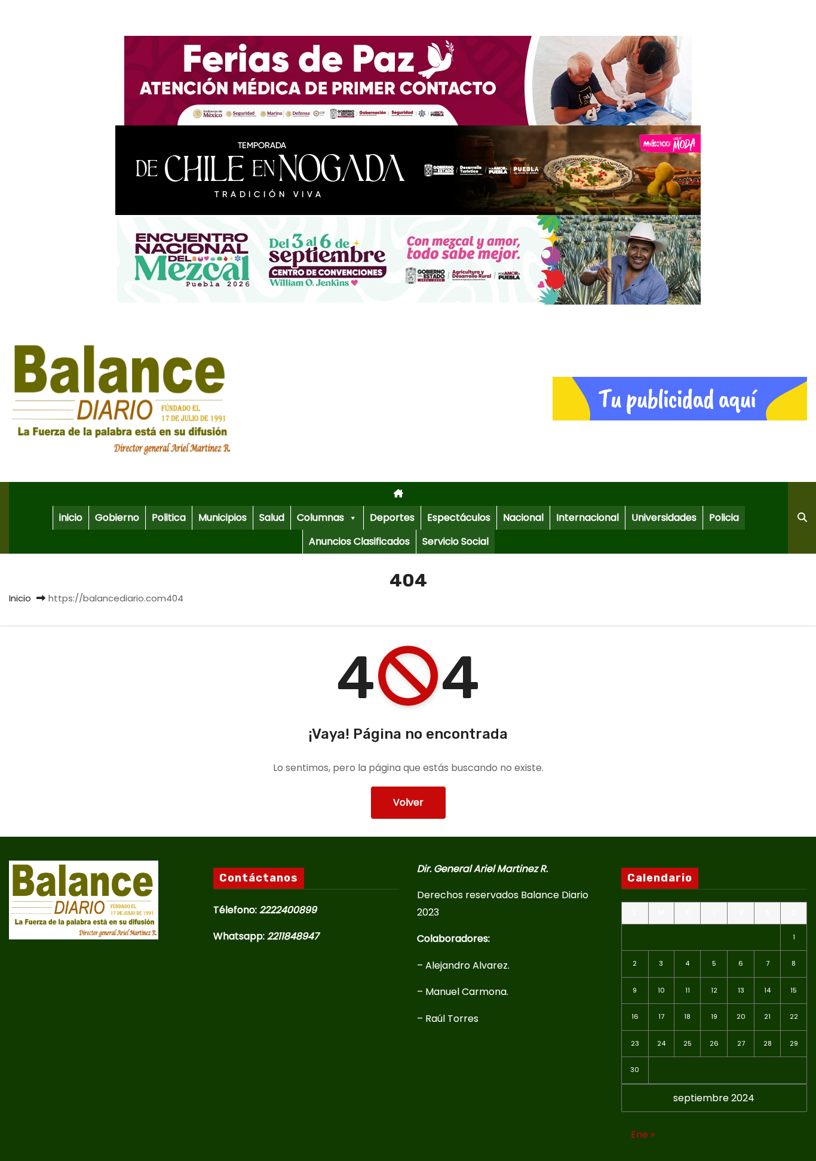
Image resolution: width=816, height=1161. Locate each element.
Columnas (320, 517)
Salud (271, 517)
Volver (408, 802)
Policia (724, 517)
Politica (169, 517)
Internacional (587, 517)
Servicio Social (455, 541)
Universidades (664, 517)
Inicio (20, 598)
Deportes (392, 517)
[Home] (398, 494)
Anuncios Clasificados (359, 541)
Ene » (643, 1134)
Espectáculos (458, 517)
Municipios (222, 517)
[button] (802, 517)
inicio (70, 517)
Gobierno (117, 517)
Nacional (523, 517)
